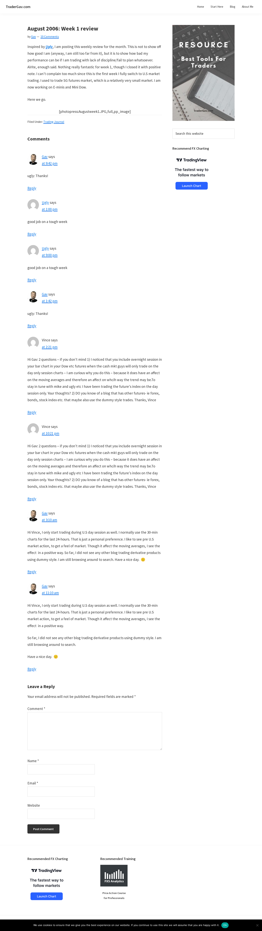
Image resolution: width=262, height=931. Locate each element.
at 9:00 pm (50, 255)
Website (33, 805)
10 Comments (49, 36)
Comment (36, 708)
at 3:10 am (49, 519)
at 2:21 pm (50, 347)
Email (32, 783)
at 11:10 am (50, 592)
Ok (225, 925)
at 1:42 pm (50, 301)
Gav (45, 156)
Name (33, 761)
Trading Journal (53, 122)
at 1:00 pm (50, 209)
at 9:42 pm (50, 163)
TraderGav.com (18, 6)
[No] (257, 925)
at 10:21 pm (50, 433)
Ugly (49, 46)
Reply (31, 188)
